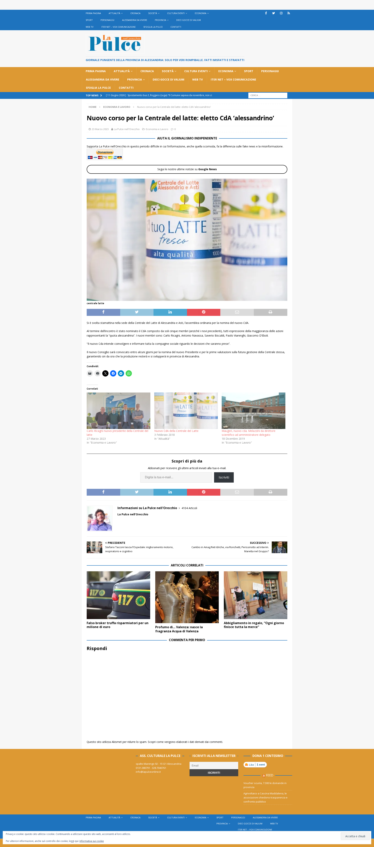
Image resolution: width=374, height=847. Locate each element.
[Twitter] (273, 13)
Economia (200, 13)
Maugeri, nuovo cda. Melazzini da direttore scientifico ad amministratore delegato (248, 433)
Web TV (90, 26)
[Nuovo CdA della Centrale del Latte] (186, 410)
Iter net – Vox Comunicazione (118, 26)
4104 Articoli (189, 508)
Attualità (114, 13)
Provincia (160, 20)
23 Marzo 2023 (100, 129)
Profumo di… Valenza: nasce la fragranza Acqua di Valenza (179, 629)
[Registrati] (288, 13)
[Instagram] (281, 13)
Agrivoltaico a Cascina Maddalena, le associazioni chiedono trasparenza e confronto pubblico (265, 797)
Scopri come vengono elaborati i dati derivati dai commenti (185, 742)
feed (269, 775)
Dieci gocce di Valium (188, 20)
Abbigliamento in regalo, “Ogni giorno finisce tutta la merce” (254, 625)
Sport (89, 20)
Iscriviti (224, 477)
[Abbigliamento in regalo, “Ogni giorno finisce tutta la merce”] (255, 595)
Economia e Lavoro (157, 129)
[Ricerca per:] (267, 95)
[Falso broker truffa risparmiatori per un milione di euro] (118, 595)
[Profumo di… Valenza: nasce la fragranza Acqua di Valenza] (187, 597)
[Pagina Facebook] (266, 13)
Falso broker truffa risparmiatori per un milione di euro (117, 625)
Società (152, 13)
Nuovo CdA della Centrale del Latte (176, 431)
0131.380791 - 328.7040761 (151, 768)
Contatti (175, 26)
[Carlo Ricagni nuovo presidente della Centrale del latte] (118, 410)
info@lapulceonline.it (148, 771)
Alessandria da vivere (134, 20)
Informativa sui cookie (91, 841)
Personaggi (107, 20)
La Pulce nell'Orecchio (127, 129)
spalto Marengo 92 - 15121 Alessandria (158, 763)
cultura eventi (176, 13)
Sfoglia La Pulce (153, 26)
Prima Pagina (93, 13)
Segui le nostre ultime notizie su (187, 169)
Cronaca (135, 13)
